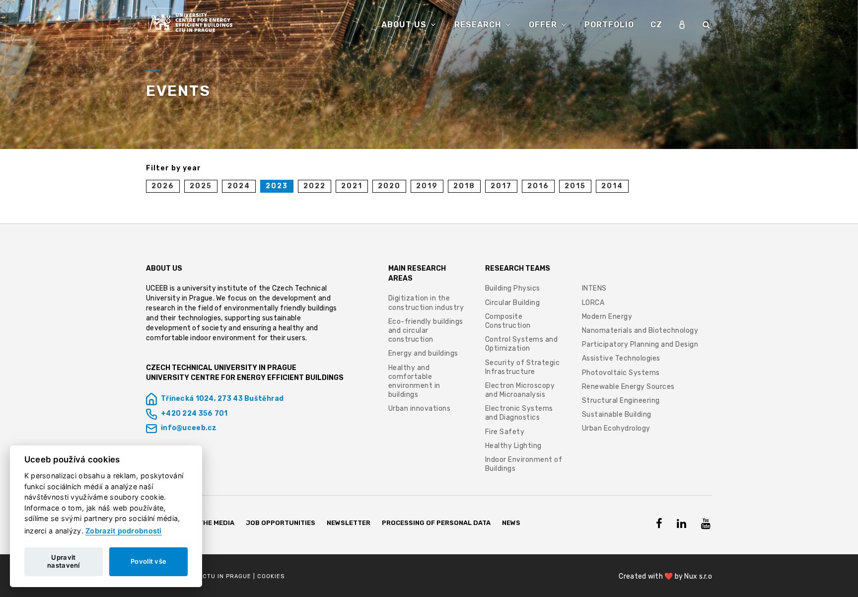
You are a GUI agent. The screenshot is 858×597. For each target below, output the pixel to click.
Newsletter (348, 522)
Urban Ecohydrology (616, 428)
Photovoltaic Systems (621, 373)
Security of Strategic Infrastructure (522, 367)
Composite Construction (508, 321)
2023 (277, 186)
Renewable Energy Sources (628, 386)
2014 (612, 186)
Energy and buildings (423, 353)
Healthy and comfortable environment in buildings (414, 381)
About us (405, 24)
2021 (351, 186)
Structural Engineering (621, 400)
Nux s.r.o (698, 576)
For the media (209, 522)
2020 (389, 186)
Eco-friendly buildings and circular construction (425, 330)
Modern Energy (607, 316)
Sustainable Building (616, 414)
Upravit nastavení (63, 561)
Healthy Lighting (513, 446)
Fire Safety (505, 432)
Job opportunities (280, 522)
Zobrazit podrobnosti (123, 530)
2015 (575, 186)
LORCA (593, 302)
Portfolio (609, 24)
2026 (162, 186)
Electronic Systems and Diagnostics (519, 413)
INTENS (594, 288)
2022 (314, 186)
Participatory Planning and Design (640, 344)
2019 (427, 186)
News (511, 522)
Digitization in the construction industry (426, 302)
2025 (201, 186)
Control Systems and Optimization (521, 344)
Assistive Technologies (621, 358)
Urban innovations (419, 408)
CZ (656, 24)
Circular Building (512, 302)
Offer (544, 24)
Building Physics (512, 288)
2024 (238, 186)
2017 (501, 186)
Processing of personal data (436, 522)
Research (479, 24)
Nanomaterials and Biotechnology (640, 330)
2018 (464, 186)
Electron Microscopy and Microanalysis (520, 390)
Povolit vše (148, 561)
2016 (538, 186)
